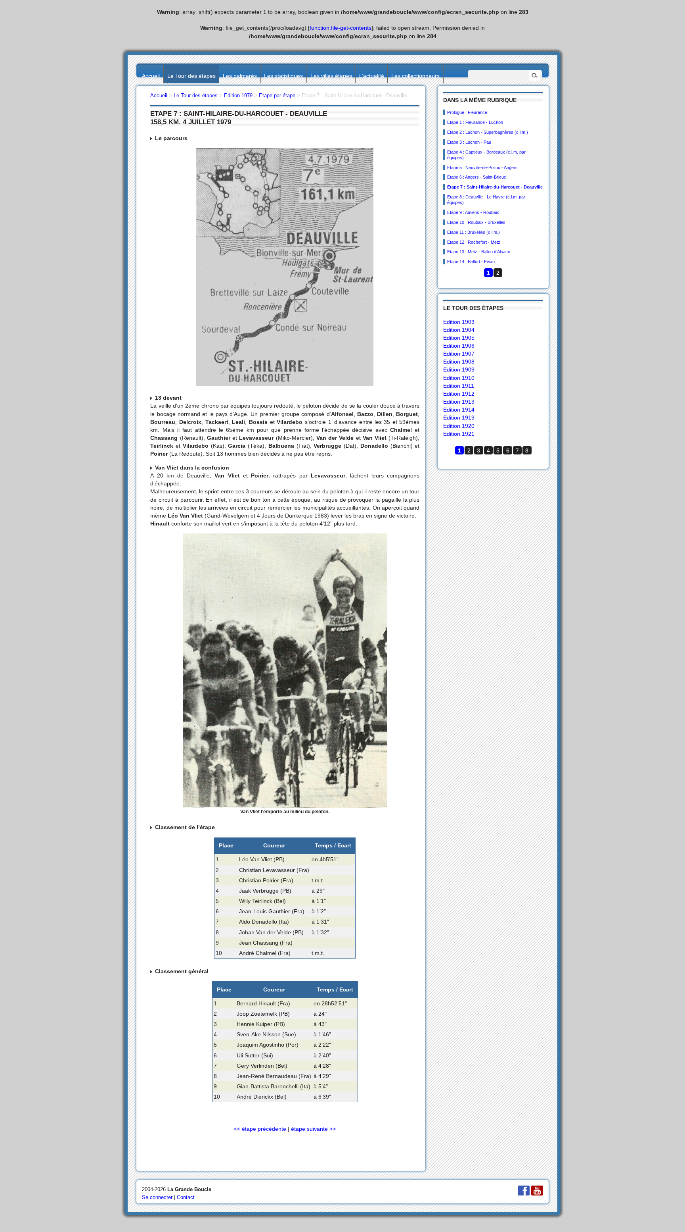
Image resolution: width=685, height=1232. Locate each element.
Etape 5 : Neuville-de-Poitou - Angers (482, 167)
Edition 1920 (459, 426)
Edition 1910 (459, 378)
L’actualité (371, 76)
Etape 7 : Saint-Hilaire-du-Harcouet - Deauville (495, 187)
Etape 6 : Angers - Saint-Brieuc (476, 177)
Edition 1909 (459, 369)
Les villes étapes (331, 76)
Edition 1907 (459, 353)
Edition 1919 (459, 417)
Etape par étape (277, 95)
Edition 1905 (459, 338)
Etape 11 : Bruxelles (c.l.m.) (473, 232)
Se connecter (157, 1197)
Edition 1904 (459, 330)
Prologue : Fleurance (467, 112)
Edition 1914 (459, 409)
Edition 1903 (459, 322)
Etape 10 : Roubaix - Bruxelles (476, 222)
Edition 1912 (459, 394)
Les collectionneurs (415, 76)
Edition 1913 (459, 401)
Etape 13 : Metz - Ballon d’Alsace (478, 251)
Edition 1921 (459, 434)
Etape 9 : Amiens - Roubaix (473, 212)
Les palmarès (240, 76)
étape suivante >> (313, 1129)
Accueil (151, 76)
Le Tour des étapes (191, 76)
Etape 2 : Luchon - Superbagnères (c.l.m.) (487, 132)
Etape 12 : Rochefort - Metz (473, 242)
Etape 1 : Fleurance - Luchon (475, 122)
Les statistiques (283, 76)
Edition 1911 (458, 386)
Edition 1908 (459, 361)
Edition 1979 (238, 95)
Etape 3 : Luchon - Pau (469, 142)
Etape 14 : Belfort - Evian (471, 261)
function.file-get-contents (340, 28)
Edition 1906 (459, 346)
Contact (186, 1197)
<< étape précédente (260, 1129)
